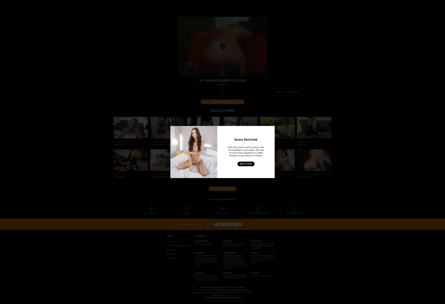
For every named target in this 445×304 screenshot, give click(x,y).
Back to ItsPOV (246, 164)
